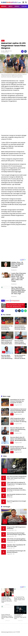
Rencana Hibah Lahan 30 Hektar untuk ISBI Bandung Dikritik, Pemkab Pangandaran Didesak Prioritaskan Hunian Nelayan (20, 342)
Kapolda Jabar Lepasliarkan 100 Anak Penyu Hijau (16, 545)
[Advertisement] (14, 24)
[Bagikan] (25, 51)
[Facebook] (16, 310)
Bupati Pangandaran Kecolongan (16, 501)
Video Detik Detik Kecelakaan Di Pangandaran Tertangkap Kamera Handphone (17, 483)
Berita (3, 40)
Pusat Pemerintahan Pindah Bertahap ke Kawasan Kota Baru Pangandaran (16, 489)
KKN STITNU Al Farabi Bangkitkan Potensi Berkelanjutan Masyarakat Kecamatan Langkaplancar (16, 539)
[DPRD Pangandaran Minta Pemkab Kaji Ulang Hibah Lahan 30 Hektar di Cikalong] (7, 335)
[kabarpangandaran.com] (11, 2)
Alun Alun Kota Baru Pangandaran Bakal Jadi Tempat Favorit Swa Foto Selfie (16, 477)
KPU (8, 300)
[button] (23, 2)
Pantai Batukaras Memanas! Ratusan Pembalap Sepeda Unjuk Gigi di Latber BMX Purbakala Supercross (20, 327)
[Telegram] (22, 310)
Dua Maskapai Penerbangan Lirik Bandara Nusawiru (16, 551)
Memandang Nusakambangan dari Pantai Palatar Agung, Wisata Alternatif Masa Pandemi (16, 533)
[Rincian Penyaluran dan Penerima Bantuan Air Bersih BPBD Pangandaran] (21, 350)
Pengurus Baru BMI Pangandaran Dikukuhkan (16, 527)
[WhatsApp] (25, 310)
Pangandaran (15, 300)
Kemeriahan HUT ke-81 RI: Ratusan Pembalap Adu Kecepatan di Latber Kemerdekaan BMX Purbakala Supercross (7, 327)
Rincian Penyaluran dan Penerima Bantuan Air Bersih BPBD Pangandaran (20, 357)
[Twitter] (19, 310)
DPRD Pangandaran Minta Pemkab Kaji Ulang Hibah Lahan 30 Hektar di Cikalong (6, 342)
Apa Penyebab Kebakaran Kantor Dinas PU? (16, 495)
